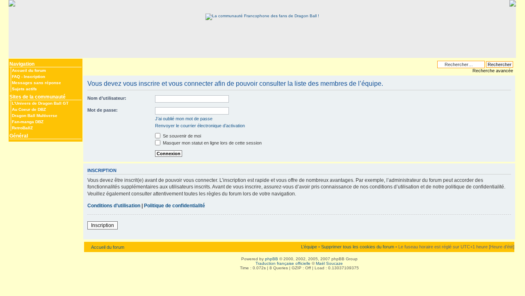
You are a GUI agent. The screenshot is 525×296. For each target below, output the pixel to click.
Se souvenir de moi (181, 135)
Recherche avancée (492, 70)
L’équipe (309, 246)
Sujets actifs (24, 89)
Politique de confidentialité (174, 206)
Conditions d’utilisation (113, 206)
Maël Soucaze (329, 263)
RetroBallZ (22, 128)
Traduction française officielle (283, 263)
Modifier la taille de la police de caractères (89, 62)
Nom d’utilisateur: (106, 98)
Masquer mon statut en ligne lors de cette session (212, 142)
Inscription (34, 76)
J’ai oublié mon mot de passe (183, 118)
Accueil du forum (29, 70)
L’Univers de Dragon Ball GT (40, 103)
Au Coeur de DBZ (29, 109)
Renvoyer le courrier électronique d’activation (200, 125)
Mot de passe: (102, 110)
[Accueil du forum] (262, 16)
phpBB (271, 259)
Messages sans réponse (36, 82)
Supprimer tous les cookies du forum (357, 246)
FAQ (16, 76)
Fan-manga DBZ (27, 121)
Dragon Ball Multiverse (34, 115)
